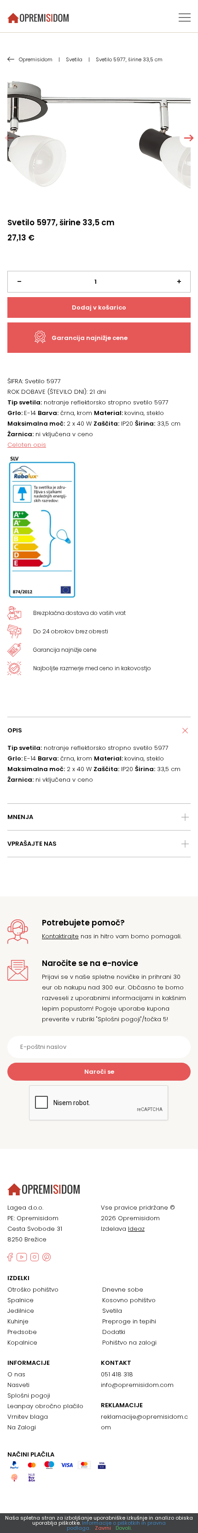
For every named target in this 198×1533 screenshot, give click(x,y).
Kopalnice (22, 1342)
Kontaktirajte (60, 936)
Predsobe (22, 1332)
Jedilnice (20, 1310)
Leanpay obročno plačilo (45, 1406)
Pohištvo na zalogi (129, 1342)
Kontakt (116, 1363)
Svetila (112, 1310)
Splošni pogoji (28, 1395)
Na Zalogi (21, 1427)
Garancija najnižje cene (90, 338)
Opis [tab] (14, 730)
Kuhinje (18, 1321)
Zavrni (103, 1528)
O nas (16, 1374)
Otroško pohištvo (32, 1289)
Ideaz (136, 1228)
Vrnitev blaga (27, 1416)
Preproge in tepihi (129, 1321)
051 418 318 (117, 1374)
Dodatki (113, 1332)
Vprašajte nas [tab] (32, 843)
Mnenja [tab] (20, 817)
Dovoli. (124, 1528)
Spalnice (20, 1300)
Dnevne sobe (122, 1289)
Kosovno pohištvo (129, 1300)
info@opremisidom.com (137, 1385)
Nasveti (18, 1385)
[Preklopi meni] (185, 17)
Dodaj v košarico (99, 307)
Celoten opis (26, 444)
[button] (189, 138)
